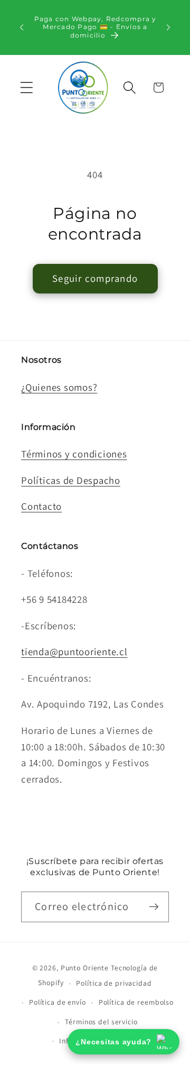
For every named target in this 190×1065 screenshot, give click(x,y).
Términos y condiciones (74, 453)
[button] (26, 87)
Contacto (41, 506)
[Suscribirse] (153, 907)
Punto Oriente (85, 967)
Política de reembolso (136, 1002)
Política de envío (57, 1002)
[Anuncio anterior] (21, 27)
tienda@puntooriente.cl (74, 651)
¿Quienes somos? (59, 387)
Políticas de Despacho (70, 480)
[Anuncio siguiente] (168, 27)
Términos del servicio (101, 1021)
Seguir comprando (95, 278)
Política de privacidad (113, 983)
